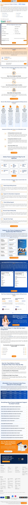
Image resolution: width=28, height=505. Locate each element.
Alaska (6, 492)
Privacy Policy (2, 470)
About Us (2, 467)
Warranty (9, 467)
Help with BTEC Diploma (5, 165)
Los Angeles (20, 492)
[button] (1, 1)
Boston (11, 492)
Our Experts (16, 467)
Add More (25, 40)
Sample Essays (24, 467)
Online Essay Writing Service (9, 185)
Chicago (13, 492)
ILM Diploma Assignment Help (24, 171)
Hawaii (18, 492)
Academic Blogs (17, 470)
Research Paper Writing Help (9, 210)
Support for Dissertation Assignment (11, 193)
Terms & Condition (3, 468)
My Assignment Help (10, 483)
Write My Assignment (10, 485)
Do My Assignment (14, 152)
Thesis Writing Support (9, 202)
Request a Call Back (6, 461)
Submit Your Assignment (8, 451)
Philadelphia (23, 492)
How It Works (9, 468)
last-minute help (10, 336)
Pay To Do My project (3, 486)
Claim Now (14, 356)
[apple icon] (19, 458)
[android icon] (19, 459)
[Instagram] (15, 496)
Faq (8, 470)
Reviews (16, 468)
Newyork (9, 492)
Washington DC (2, 493)
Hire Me (25, 63)
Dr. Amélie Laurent (6, 57)
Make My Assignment (17, 483)
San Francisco (4, 492)
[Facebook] (12, 496)
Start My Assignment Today (14, 257)
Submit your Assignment (14, 98)
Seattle (1, 492)
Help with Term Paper (8, 219)
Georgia (16, 492)
